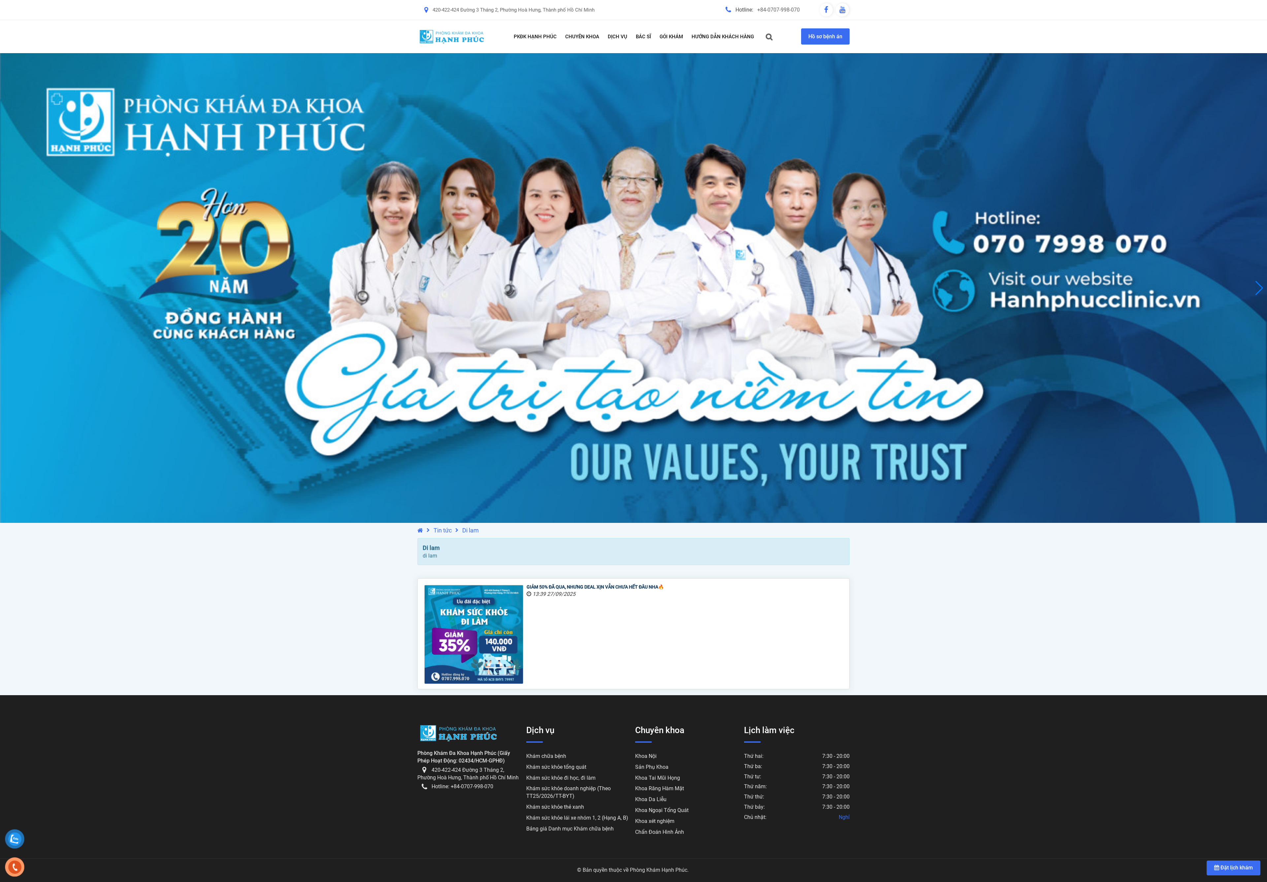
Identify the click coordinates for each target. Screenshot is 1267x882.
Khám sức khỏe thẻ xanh (555, 807)
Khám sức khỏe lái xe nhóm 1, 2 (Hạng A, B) (577, 818)
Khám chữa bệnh (546, 756)
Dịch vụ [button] (617, 37)
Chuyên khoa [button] (582, 37)
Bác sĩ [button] (643, 37)
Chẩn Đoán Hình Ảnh (659, 832)
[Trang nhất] (420, 530)
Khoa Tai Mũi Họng (657, 778)
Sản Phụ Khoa (651, 767)
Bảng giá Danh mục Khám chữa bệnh (570, 829)
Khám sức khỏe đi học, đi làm (561, 778)
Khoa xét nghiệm (654, 821)
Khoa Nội (646, 756)
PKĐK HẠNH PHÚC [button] (535, 37)
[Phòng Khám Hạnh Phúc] (452, 36)
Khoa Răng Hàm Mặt (659, 788)
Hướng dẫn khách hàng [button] (723, 37)
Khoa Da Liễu (650, 799)
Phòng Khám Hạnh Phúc (658, 870)
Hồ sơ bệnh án (825, 36)
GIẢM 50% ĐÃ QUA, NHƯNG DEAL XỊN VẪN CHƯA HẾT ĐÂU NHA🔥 (595, 587)
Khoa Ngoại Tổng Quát (662, 810)
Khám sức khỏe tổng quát (556, 767)
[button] (1259, 288)
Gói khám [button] (671, 37)
